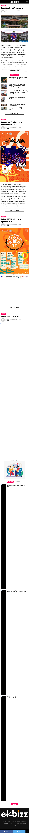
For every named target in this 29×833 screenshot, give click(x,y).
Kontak (15, 825)
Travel (4, 822)
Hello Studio (16, 823)
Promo (18, 822)
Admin (8, 11)
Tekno (11, 823)
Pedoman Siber (23, 823)
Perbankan (23, 822)
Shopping (6, 823)
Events (9, 822)
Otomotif (14, 822)
